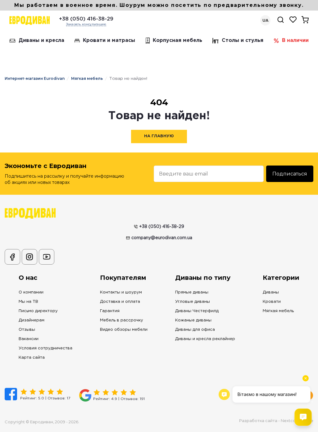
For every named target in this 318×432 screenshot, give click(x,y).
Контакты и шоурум (121, 292)
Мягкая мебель (87, 78)
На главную (159, 136)
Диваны (271, 292)
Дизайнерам (31, 320)
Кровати (272, 301)
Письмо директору (38, 311)
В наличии (295, 40)
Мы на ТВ (28, 301)
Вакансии (29, 339)
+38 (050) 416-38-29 (86, 19)
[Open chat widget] (303, 417)
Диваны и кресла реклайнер (205, 339)
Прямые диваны (191, 292)
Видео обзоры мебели (124, 329)
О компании (31, 292)
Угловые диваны (192, 301)
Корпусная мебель (177, 40)
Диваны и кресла (41, 40)
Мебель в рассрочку (121, 320)
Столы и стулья (242, 40)
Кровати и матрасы (109, 40)
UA (265, 20)
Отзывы (27, 329)
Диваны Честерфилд (197, 311)
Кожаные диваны (193, 320)
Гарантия (110, 311)
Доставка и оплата (120, 301)
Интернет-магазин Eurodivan (35, 78)
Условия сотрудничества (45, 348)
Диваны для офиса (195, 329)
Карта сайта (32, 357)
